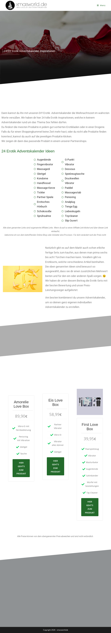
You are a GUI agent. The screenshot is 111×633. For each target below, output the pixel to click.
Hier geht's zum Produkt (21, 468)
